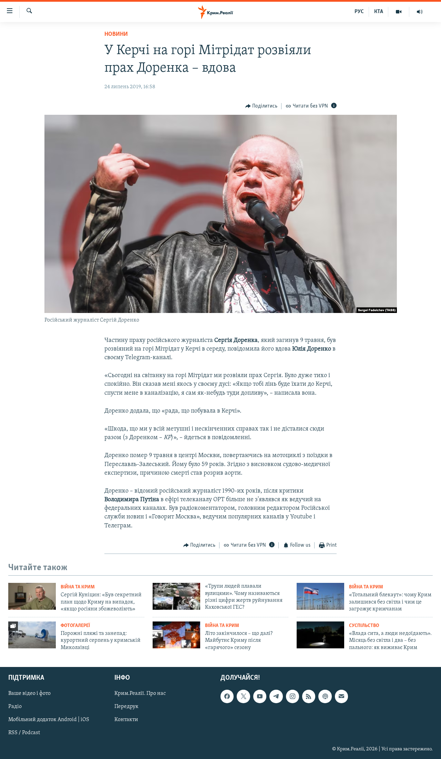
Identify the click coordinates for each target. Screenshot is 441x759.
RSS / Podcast (24, 733)
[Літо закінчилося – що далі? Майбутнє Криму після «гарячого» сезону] (176, 634)
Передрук (126, 706)
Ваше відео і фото (29, 693)
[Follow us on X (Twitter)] (243, 696)
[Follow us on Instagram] (292, 696)
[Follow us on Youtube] (259, 696)
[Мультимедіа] (398, 12)
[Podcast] (324, 696)
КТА (378, 11)
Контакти (126, 719)
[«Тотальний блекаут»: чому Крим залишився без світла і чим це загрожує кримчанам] (320, 596)
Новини (116, 34)
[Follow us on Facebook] (227, 696)
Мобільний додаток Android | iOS (48, 719)
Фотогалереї (75, 625)
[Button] (261, 106)
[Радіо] (419, 12)
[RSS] (308, 696)
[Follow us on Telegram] (276, 696)
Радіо (15, 706)
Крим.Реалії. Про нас (140, 693)
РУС (359, 11)
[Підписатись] (341, 696)
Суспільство (364, 625)
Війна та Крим (78, 587)
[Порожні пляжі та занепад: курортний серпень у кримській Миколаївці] (32, 634)
